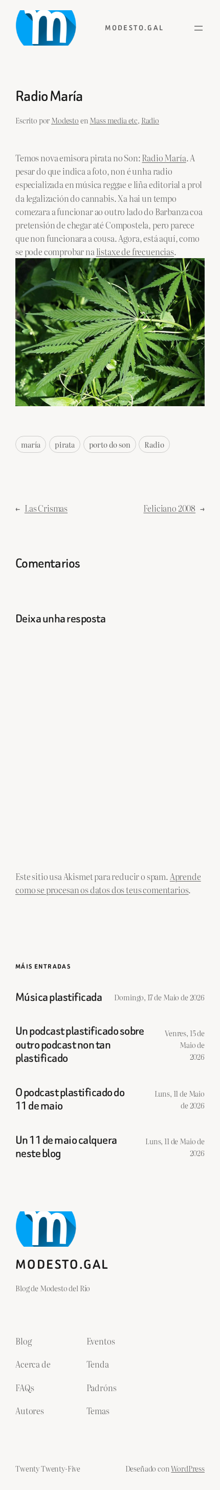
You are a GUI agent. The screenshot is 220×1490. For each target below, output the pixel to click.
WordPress (188, 1468)
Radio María (164, 158)
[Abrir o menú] (198, 28)
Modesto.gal (134, 28)
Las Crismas (46, 508)
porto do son (109, 444)
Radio (150, 120)
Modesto (65, 120)
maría (30, 444)
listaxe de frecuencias (135, 251)
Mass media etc (114, 120)
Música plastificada (58, 997)
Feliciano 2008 (169, 508)
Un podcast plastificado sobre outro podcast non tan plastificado (79, 1044)
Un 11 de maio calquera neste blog (66, 1147)
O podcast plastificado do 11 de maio (69, 1099)
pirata (65, 444)
